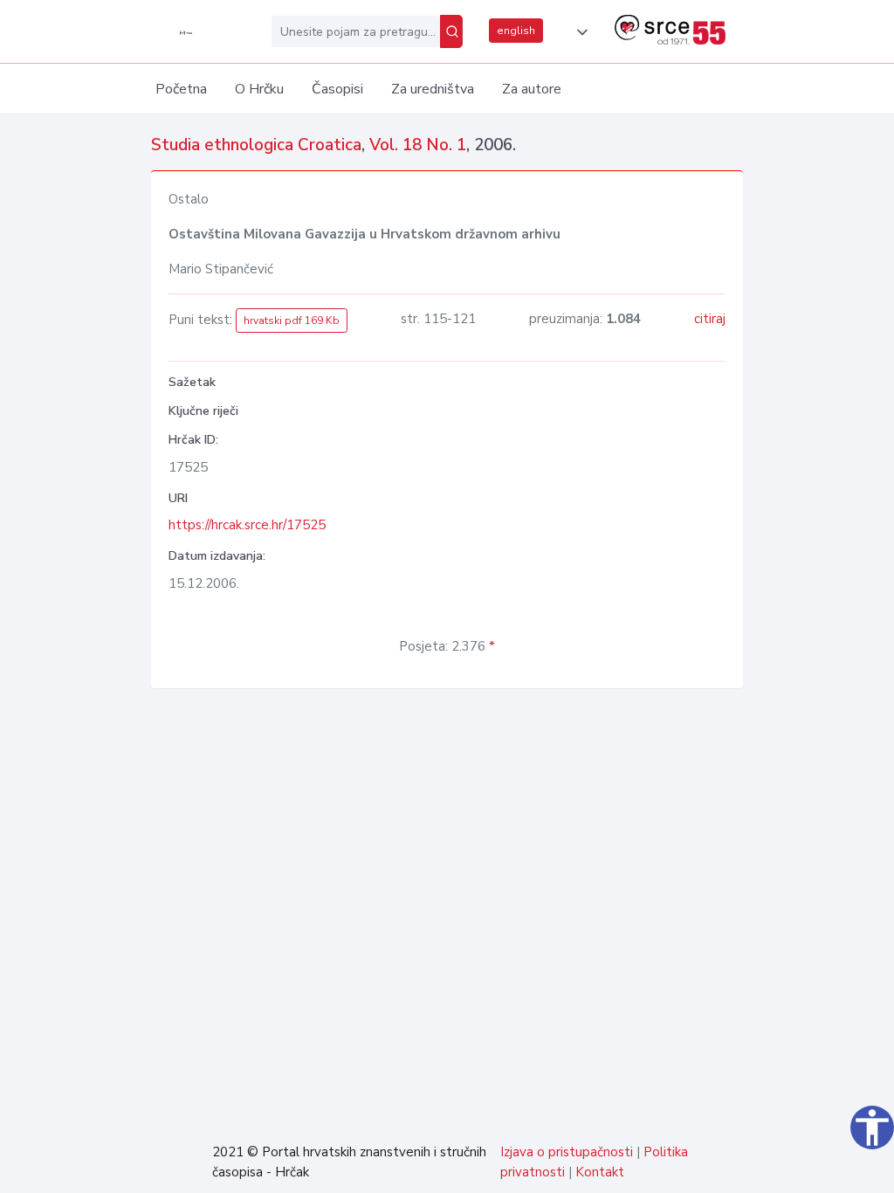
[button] (579, 32)
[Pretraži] (451, 31)
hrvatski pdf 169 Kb (292, 321)
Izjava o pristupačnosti (566, 1152)
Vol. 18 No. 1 (417, 145)
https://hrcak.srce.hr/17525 (247, 525)
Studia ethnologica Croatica (256, 145)
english (516, 31)
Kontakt (599, 1172)
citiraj (710, 319)
